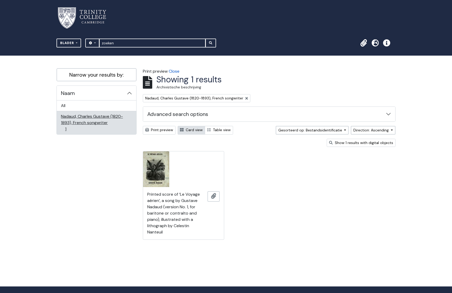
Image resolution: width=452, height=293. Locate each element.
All (63, 105)
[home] (85, 18)
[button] (363, 43)
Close (174, 71)
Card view (194, 129)
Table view (221, 129)
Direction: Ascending (371, 130)
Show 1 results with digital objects (363, 142)
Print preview (161, 129)
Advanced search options (177, 114)
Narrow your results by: (96, 74)
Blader (67, 43)
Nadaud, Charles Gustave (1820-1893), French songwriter (92, 122)
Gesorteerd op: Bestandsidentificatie (310, 130)
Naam (68, 93)
